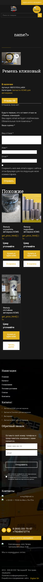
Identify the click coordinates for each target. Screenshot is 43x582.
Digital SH (34, 578)
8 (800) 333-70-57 (22, 528)
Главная (5, 377)
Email (5, 156)
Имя (4, 148)
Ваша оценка (8, 125)
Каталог (5, 381)
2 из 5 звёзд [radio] (5, 129)
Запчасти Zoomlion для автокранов (17, 412)
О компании (7, 385)
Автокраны (8, 416)
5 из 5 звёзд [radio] (13, 129)
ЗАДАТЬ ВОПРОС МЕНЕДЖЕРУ (32, 2)
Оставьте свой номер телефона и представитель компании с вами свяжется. (21, 438)
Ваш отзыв (7, 133)
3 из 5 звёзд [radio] (8, 129)
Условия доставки (9, 388)
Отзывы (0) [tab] (9, 100)
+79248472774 (21, 531)
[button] (17, 56)
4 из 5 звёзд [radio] (10, 129)
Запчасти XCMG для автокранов (16, 408)
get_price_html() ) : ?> (10, 241)
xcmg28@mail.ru (27, 496)
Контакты (6, 396)
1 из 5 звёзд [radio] (3, 129)
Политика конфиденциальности (14, 576)
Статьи (5, 392)
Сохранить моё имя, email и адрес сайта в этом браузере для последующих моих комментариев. (21, 171)
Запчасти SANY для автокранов (16, 420)
